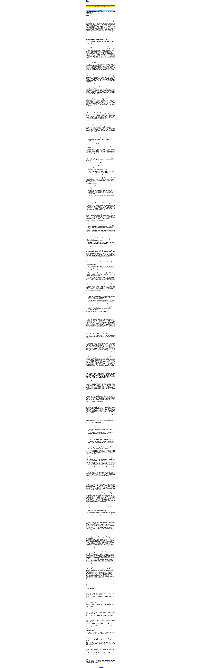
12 (89, 418)
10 (109, 376)
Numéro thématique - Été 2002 (100, 6)
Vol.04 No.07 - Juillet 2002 (100, 5)
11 (103, 381)
